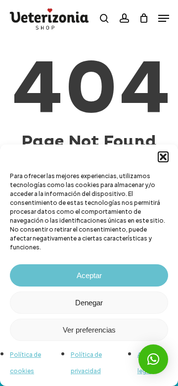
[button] (163, 157)
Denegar (89, 302)
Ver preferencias (89, 330)
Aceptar (89, 275)
